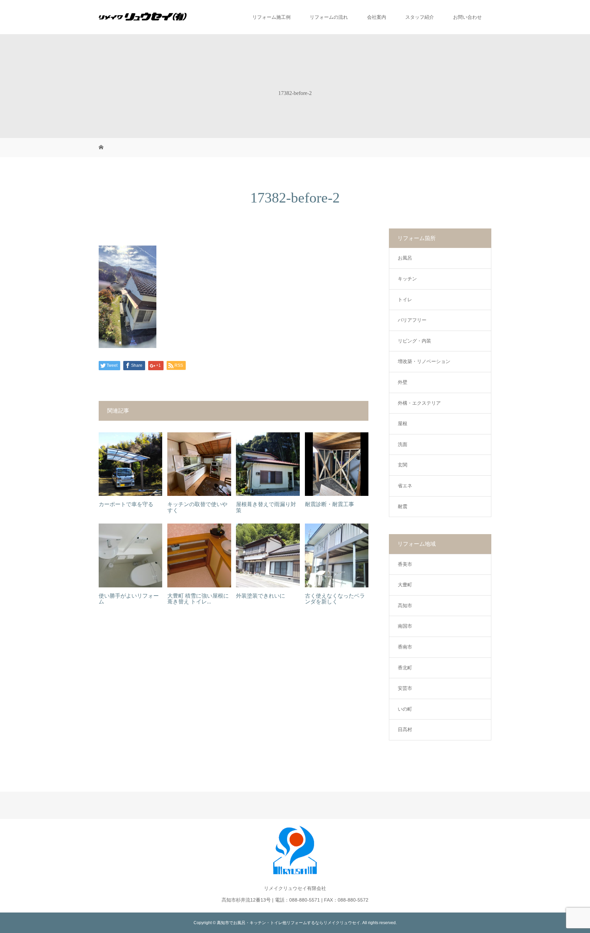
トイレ (405, 299)
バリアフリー (412, 320)
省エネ (405, 485)
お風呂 (405, 258)
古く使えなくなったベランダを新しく (335, 599)
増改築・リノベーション (424, 361)
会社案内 (376, 17)
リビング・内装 (414, 341)
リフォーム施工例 (271, 17)
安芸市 (405, 688)
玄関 (402, 465)
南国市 (405, 626)
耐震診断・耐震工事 (329, 504)
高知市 (405, 605)
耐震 (402, 506)
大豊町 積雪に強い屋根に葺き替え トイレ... (198, 599)
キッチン (407, 278)
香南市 (405, 647)
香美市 (405, 564)
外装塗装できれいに (260, 596)
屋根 (402, 423)
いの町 (405, 709)
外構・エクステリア (419, 403)
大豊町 (405, 584)
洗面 (402, 444)
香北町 (405, 667)
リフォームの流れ (329, 17)
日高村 (405, 729)
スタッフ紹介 (419, 17)
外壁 (402, 382)
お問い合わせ (467, 17)
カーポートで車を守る (126, 504)
